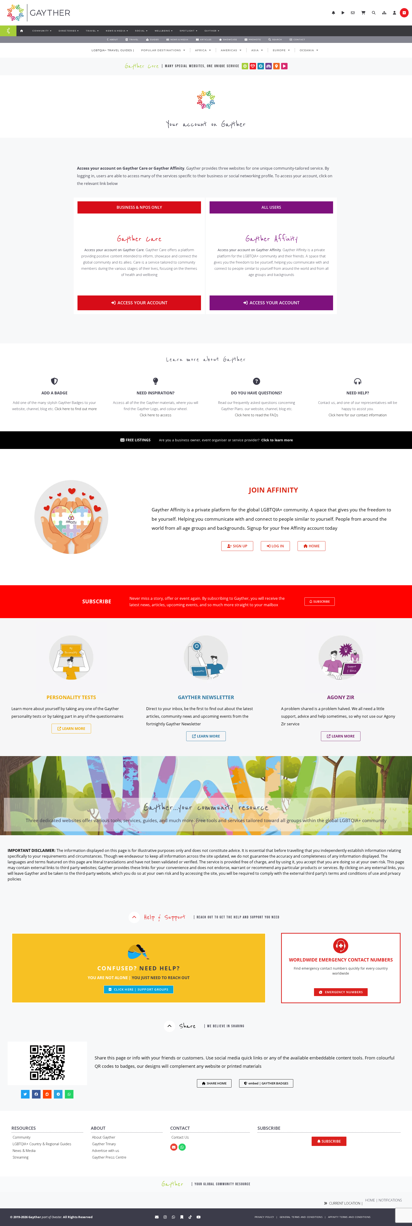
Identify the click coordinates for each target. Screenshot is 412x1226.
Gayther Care (139, 239)
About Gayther (103, 1137)
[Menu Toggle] (8, 30)
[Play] (284, 66)
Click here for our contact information (358, 415)
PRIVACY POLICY (264, 1217)
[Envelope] (173, 1147)
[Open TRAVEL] (97, 30)
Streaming (20, 1157)
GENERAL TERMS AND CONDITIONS (301, 1217)
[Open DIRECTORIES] (77, 30)
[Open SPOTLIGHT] (196, 30)
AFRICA (201, 50)
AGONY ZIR (340, 697)
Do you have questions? (256, 393)
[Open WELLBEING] (171, 30)
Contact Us (180, 1137)
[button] (384, 12)
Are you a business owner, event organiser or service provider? (226, 440)
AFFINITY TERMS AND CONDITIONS (349, 1217)
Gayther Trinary (104, 1144)
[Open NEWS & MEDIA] (127, 30)
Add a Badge (54, 393)
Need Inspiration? (156, 393)
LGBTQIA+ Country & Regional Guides (42, 1144)
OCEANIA (307, 50)
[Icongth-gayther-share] (261, 66)
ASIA (255, 50)
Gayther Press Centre (109, 1157)
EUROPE (279, 50)
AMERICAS (229, 50)
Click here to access (155, 415)
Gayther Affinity (271, 239)
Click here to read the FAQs (256, 415)
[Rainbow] (268, 66)
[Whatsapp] (182, 1147)
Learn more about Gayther (206, 359)
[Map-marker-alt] (276, 66)
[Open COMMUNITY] (50, 30)
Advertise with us (105, 1150)
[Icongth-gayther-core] (245, 66)
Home (370, 1200)
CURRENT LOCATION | (345, 1203)
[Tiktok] (190, 1217)
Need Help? (357, 393)
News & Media (24, 1150)
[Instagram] (165, 1217)
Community (22, 1137)
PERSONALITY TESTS (71, 697)
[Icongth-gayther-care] (253, 66)
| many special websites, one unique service (200, 66)
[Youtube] (198, 1217)
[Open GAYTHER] (218, 30)
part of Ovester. (52, 1217)
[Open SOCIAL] (146, 30)
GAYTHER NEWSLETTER (206, 697)
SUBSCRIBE (96, 601)
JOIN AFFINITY (273, 489)
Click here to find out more (76, 409)
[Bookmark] (181, 1217)
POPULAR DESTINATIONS (161, 50)
